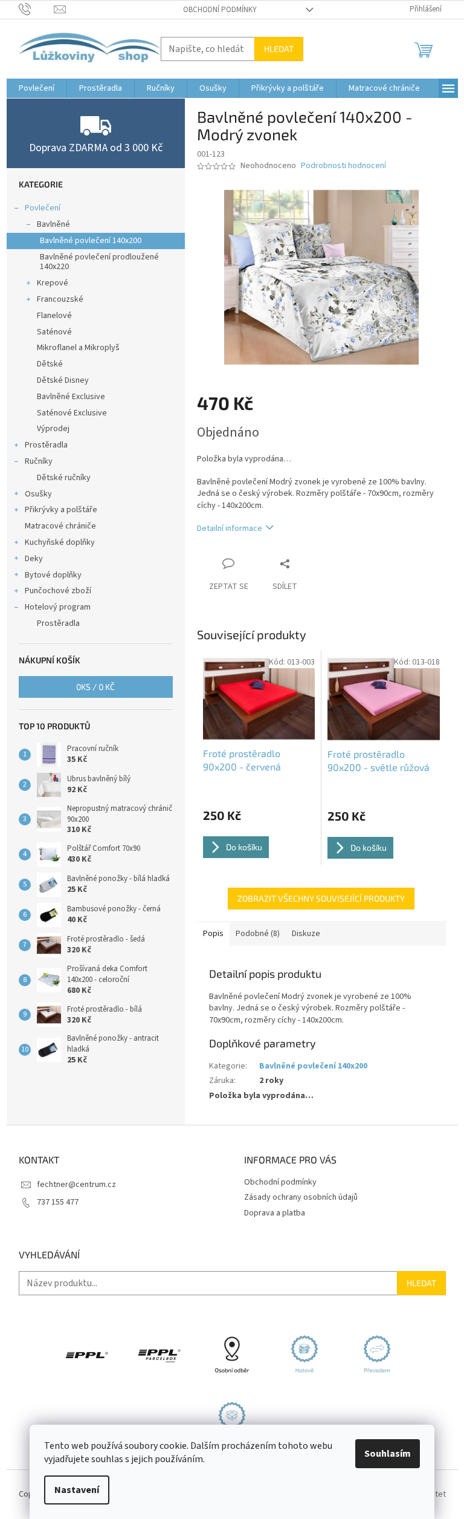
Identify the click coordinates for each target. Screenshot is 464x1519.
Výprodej (53, 429)
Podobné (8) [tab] (258, 934)
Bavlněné (53, 224)
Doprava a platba (274, 1213)
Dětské (50, 364)
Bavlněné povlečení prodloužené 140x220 (99, 262)
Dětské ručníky (64, 478)
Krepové (52, 283)
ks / (95, 686)
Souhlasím (387, 1453)
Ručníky (39, 461)
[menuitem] (36, 88)
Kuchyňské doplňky (60, 542)
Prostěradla (46, 445)
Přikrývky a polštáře (61, 510)
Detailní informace (229, 528)
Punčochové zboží (58, 591)
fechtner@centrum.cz (76, 1185)
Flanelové (54, 316)
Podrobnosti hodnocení (343, 166)
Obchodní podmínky (220, 9)
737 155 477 (58, 1202)
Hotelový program (58, 607)
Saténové (54, 332)
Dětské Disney (63, 380)
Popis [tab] (213, 934)
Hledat (279, 49)
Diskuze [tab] (306, 934)
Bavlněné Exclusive (71, 397)
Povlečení (42, 208)
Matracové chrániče (60, 526)
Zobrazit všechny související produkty (321, 898)
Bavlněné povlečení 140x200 (90, 241)
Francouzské (60, 299)
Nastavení (76, 1490)
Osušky (38, 494)
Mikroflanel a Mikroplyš (78, 348)
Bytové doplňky (53, 575)
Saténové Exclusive (72, 413)
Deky (34, 559)
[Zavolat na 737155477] (36, 9)
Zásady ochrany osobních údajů (301, 1197)
